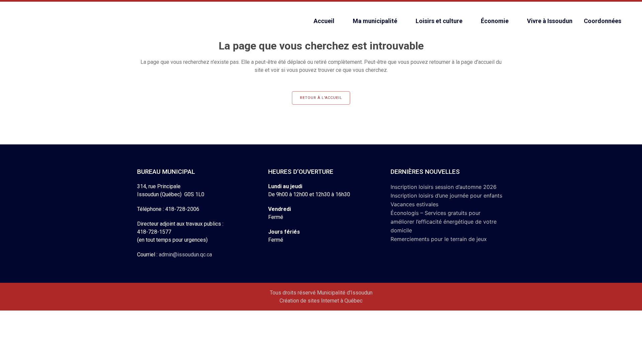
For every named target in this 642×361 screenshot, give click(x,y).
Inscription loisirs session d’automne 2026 (444, 187)
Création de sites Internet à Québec (321, 300)
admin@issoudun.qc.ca (185, 254)
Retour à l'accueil (321, 98)
